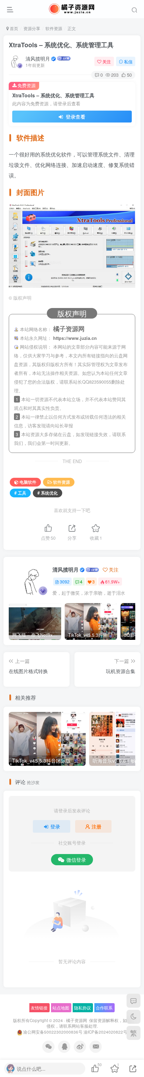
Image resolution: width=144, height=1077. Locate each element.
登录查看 (74, 116)
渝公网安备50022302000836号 (52, 1032)
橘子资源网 (76, 1020)
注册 (96, 826)
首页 (13, 28)
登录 (55, 826)
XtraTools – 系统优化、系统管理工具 (61, 44)
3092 (65, 582)
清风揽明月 (38, 58)
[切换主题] (134, 1017)
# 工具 (20, 493)
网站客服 (80, 1026)
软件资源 (53, 28)
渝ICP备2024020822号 (105, 1032)
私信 (128, 61)
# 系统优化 (47, 493)
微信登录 (76, 859)
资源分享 (31, 28)
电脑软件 (28, 482)
